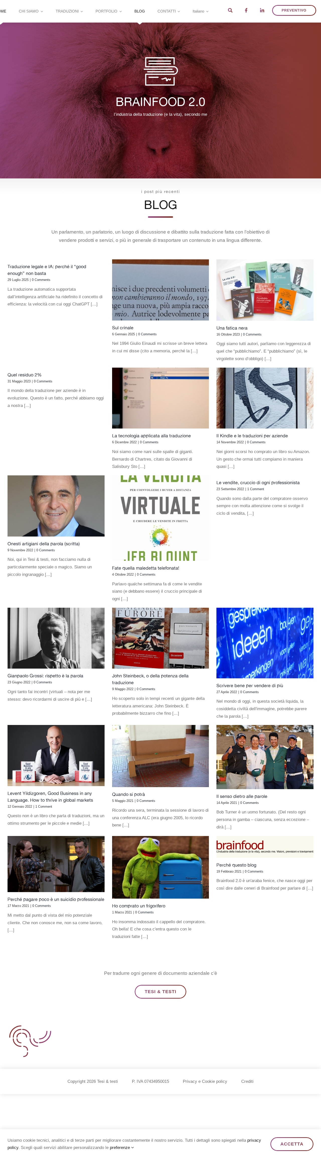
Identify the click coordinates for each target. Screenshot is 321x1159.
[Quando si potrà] (160, 756)
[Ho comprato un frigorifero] (160, 867)
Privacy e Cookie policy (205, 1081)
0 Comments (41, 280)
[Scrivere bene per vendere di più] (264, 643)
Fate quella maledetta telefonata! (145, 568)
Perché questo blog (236, 865)
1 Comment (255, 489)
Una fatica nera (232, 328)
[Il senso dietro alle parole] (264, 757)
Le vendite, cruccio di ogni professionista (258, 482)
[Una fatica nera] (264, 290)
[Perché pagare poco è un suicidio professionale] (56, 864)
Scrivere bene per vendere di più (249, 685)
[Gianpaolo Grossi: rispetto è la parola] (56, 638)
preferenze (120, 1147)
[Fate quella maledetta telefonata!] (160, 518)
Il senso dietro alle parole (241, 796)
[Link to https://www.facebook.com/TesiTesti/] (246, 10)
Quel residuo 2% (25, 374)
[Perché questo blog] (264, 847)
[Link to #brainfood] (160, 71)
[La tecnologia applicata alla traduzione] (160, 398)
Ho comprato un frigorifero (138, 905)
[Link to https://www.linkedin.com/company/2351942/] (262, 10)
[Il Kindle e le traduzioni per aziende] (264, 398)
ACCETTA (291, 1143)
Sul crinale (122, 327)
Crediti (247, 1081)
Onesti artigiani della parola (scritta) (44, 543)
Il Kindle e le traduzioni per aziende (252, 435)
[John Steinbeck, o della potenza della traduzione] (160, 638)
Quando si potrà (128, 794)
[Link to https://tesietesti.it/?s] (230, 10)
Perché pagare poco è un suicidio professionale (56, 899)
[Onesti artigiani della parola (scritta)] (56, 506)
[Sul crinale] (160, 290)
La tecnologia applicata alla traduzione (151, 435)
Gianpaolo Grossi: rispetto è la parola (45, 675)
